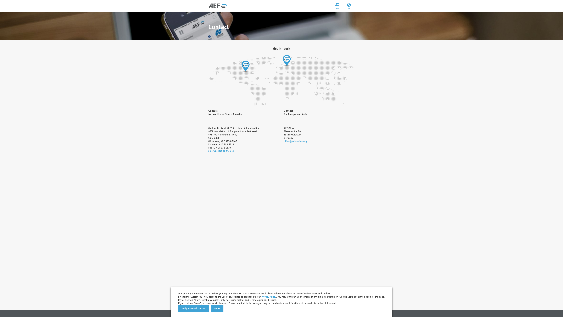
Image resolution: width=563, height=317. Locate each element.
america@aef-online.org (221, 150)
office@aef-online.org (295, 141)
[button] (193, 308)
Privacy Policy (269, 296)
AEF (337, 8)
